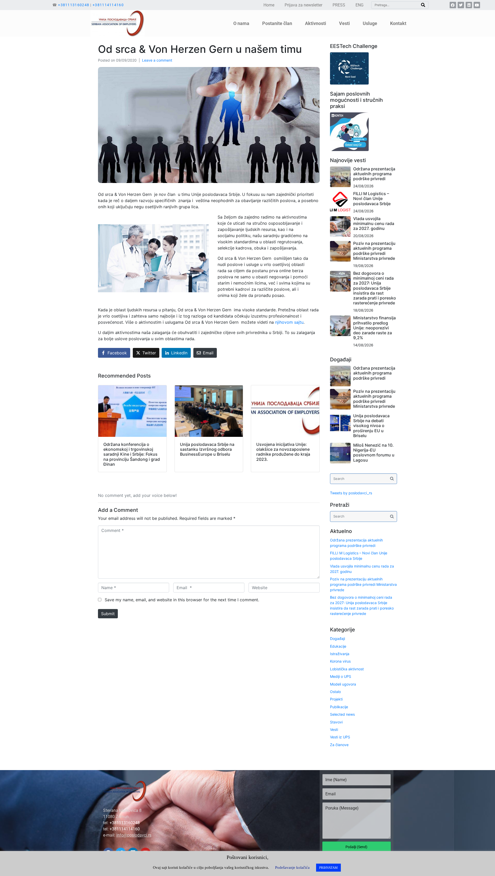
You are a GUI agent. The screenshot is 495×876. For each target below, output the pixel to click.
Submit (108, 613)
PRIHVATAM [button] (328, 868)
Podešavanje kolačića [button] (292, 867)
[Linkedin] (469, 5)
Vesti (334, 729)
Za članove (339, 744)
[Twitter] (461, 5)
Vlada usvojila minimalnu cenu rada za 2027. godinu (373, 223)
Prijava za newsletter (303, 5)
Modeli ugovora (343, 684)
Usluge (370, 23)
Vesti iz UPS (340, 737)
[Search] (423, 5)
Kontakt (398, 23)
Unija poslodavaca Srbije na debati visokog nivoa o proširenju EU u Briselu (371, 425)
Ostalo (335, 691)
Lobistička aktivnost (347, 669)
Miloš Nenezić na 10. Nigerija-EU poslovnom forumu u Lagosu (373, 453)
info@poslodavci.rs (133, 835)
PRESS (339, 5)
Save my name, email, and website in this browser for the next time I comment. (182, 599)
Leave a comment (157, 60)
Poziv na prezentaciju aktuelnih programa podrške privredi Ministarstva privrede (374, 251)
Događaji (337, 638)
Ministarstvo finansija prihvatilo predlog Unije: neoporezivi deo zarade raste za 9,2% (374, 327)
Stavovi (336, 722)
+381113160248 (73, 5)
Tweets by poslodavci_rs (351, 493)
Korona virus (340, 661)
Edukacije (338, 646)
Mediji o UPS (340, 676)
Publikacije (339, 707)
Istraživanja (339, 654)
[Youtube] (477, 5)
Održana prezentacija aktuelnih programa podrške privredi (374, 173)
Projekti (336, 699)
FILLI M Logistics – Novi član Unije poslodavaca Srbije (372, 198)
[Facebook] (453, 5)
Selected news (342, 714)
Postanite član (277, 23)
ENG (360, 5)
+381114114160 (108, 5)
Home (268, 5)
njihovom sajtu (289, 322)
